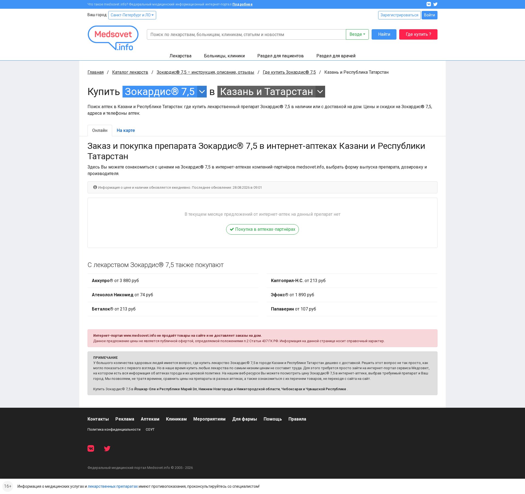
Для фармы (244, 419)
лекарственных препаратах (113, 486)
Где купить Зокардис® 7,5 (289, 72)
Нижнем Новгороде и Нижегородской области (239, 389)
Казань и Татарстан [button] (266, 91)
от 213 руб (114, 309)
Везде (355, 34)
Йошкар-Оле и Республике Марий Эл (165, 389)
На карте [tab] (126, 130)
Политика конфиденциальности (114, 429)
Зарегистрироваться (399, 15)
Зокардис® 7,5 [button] (160, 91)
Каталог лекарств (130, 72)
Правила (297, 419)
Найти (384, 34)
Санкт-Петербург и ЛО (131, 15)
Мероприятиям (209, 419)
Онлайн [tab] (99, 130)
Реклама (124, 419)
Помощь (273, 419)
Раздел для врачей (335, 55)
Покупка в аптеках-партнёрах (264, 229)
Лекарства (180, 55)
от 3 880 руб (115, 280)
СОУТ (150, 429)
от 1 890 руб (292, 294)
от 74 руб (122, 294)
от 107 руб (293, 309)
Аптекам (150, 419)
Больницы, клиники (224, 55)
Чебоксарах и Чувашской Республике (313, 389)
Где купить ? (418, 34)
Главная (96, 72)
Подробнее (242, 4)
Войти (429, 15)
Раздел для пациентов (280, 55)
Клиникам (176, 419)
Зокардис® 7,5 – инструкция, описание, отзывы (205, 72)
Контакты (98, 419)
